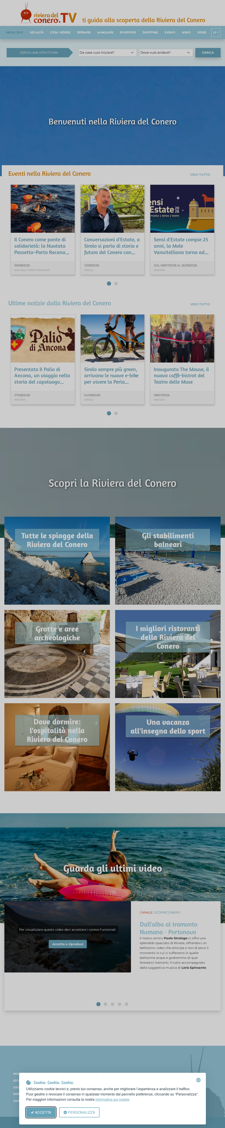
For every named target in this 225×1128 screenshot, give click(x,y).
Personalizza (81, 1112)
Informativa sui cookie (112, 1099)
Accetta (43, 1112)
